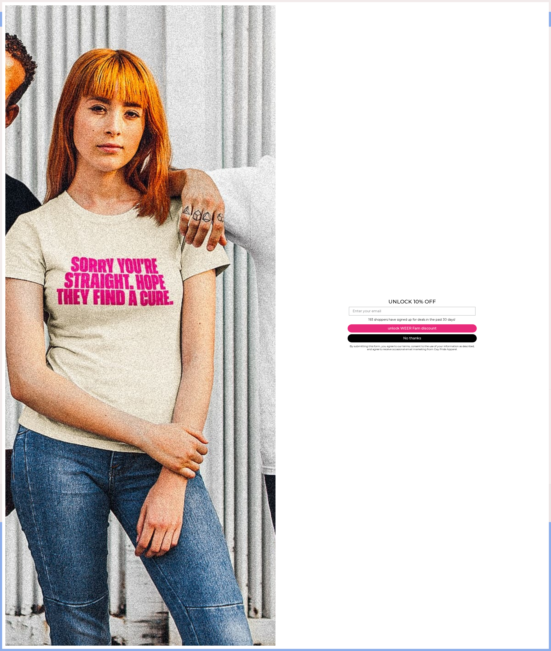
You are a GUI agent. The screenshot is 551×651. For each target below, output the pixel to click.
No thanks (412, 338)
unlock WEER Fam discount (412, 328)
